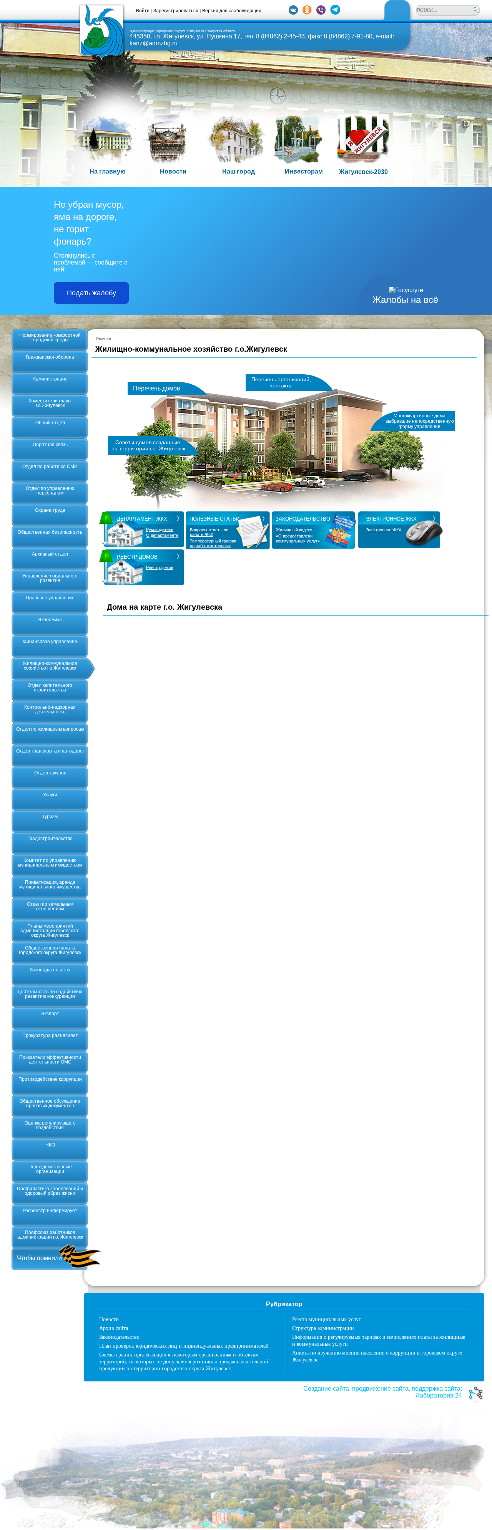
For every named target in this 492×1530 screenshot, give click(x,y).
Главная (103, 339)
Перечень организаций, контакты (281, 382)
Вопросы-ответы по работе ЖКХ (209, 532)
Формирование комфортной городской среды (50, 337)
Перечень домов (156, 388)
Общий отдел (50, 422)
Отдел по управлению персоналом (50, 491)
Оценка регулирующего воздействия (50, 1125)
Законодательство (50, 970)
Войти (143, 10)
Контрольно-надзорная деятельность (50, 710)
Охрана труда (50, 510)
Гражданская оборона (50, 357)
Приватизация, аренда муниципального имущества (50, 885)
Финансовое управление (50, 641)
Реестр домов (159, 568)
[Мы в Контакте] (293, 12)
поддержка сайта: (437, 1388)
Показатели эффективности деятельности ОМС (50, 1060)
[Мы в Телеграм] (335, 12)
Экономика (50, 619)
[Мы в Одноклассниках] (307, 12)
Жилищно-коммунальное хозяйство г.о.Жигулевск (50, 666)
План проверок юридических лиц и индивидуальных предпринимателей (184, 1346)
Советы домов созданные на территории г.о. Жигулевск (148, 445)
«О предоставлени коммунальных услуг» (298, 538)
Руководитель (159, 530)
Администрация (50, 379)
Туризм (50, 816)
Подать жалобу (91, 293)
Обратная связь (50, 444)
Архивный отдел (50, 554)
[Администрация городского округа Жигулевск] (102, 59)
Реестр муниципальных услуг (326, 1319)
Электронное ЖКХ (383, 530)
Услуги (50, 794)
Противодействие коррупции (50, 1079)
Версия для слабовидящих (231, 10)
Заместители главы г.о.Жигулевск (50, 403)
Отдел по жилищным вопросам (50, 729)
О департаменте (162, 535)
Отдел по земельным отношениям (50, 906)
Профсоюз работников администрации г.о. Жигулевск (50, 1235)
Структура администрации (323, 1328)
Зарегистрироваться (175, 10)
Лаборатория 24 (439, 1395)
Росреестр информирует (50, 1210)
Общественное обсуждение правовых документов (50, 1103)
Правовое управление (50, 597)
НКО (50, 1145)
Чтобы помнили (39, 1258)
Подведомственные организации (50, 1169)
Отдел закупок (50, 773)
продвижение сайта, (381, 1388)
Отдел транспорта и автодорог (50, 751)
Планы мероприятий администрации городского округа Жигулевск (50, 930)
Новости (109, 1319)
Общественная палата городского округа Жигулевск (50, 950)
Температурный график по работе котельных (213, 543)
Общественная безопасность (50, 532)
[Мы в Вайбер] (321, 12)
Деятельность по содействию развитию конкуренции (50, 994)
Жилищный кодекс (294, 530)
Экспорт (50, 1013)
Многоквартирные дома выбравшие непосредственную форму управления (420, 421)
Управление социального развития (50, 578)
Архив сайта (113, 1328)
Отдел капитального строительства (50, 688)
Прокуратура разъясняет (50, 1035)
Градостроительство (50, 838)
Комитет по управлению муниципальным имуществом (50, 863)
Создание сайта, (327, 1388)
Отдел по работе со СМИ (50, 466)
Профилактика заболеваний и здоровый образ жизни (50, 1191)
